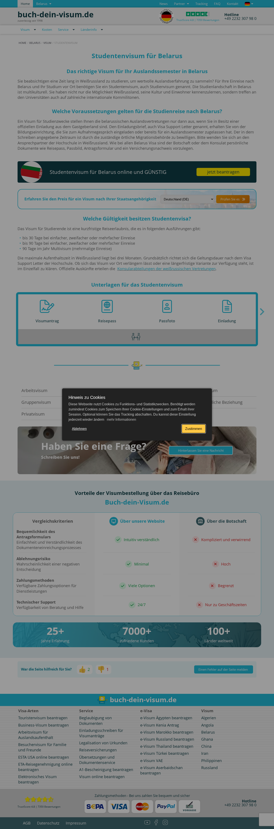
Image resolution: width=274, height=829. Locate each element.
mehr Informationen (121, 419)
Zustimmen (193, 429)
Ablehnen (79, 429)
